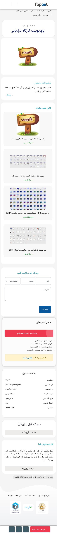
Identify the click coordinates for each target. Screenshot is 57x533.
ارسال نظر (45, 309)
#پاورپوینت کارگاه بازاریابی (23, 477)
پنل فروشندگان (44, 495)
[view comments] (33, 413)
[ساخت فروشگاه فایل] (13, 4)
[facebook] (17, 524)
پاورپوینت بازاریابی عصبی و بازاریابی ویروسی (28, 138)
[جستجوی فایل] (19, 4)
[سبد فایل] (3, 4)
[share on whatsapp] (29, 413)
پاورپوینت (49, 477)
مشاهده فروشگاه (29, 432)
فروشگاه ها (40, 10)
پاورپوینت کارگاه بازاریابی (40, 15)
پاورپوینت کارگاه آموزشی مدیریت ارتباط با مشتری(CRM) (28, 213)
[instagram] (28, 524)
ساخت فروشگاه (30, 495)
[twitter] (34, 524)
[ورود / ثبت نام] (7, 4)
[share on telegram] (25, 413)
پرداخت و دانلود (38, 529)
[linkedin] (40, 524)
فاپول (50, 10)
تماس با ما (19, 495)
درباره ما (10, 495)
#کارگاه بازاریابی (38, 477)
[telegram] (23, 524)
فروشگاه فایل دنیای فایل (24, 10)
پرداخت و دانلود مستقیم (27, 333)
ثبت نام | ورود (28, 469)
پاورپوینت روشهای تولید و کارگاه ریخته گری (28, 176)
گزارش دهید (27, 357)
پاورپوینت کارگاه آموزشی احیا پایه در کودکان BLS (28, 250)
